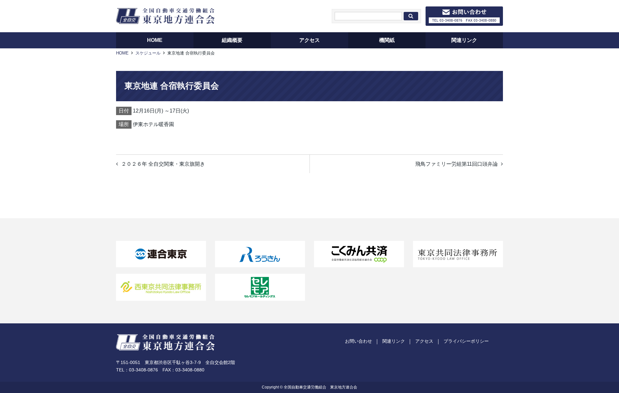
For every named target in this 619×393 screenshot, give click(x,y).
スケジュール (148, 53)
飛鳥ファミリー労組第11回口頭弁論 (456, 164)
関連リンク (393, 341)
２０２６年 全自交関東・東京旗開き (163, 164)
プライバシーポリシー (466, 341)
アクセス (424, 341)
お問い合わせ (358, 341)
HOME (122, 53)
